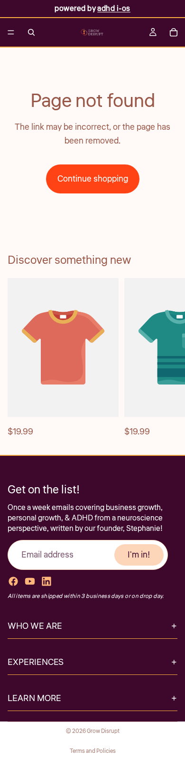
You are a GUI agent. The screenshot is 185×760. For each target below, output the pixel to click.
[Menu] (11, 32)
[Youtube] (30, 581)
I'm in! (139, 554)
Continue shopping (92, 179)
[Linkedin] (46, 581)
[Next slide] (167, 358)
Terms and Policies (93, 751)
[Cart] (173, 32)
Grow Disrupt (103, 731)
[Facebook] (13, 581)
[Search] (31, 32)
